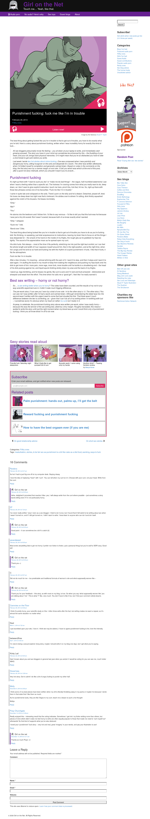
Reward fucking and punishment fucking (50, 414)
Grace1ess (14, 671)
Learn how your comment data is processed (55, 806)
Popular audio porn (124, 63)
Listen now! (58, 129)
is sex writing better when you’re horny (33, 285)
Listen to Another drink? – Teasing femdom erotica (95, 353)
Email (12, 787)
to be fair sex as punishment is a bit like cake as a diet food (57, 452)
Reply (12, 483)
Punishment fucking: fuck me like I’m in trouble (48, 113)
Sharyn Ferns (89, 367)
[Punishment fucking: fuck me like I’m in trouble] (58, 72)
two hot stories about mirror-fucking (42, 161)
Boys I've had (122, 49)
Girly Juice (121, 206)
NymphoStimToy (123, 229)
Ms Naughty (121, 222)
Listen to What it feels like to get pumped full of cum (46, 353)
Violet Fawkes (122, 255)
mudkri (119, 225)
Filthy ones (16, 122)
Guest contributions (124, 61)
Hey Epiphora (122, 208)
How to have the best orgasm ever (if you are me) (55, 427)
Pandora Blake (122, 236)
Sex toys (51, 14)
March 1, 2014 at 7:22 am (17, 625)
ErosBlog (120, 194)
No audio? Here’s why (33, 14)
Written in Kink (122, 258)
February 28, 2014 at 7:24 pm (18, 509)
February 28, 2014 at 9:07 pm (19, 590)
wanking (86, 452)
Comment (14, 757)
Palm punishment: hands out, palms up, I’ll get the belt (59, 401)
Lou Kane (120, 218)
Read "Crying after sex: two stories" (130, 160)
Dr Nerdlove (121, 271)
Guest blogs (65, 14)
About (77, 14)
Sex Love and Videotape (126, 280)
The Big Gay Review (124, 251)
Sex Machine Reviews (125, 243)
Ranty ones (121, 65)
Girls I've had (122, 56)
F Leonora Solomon (124, 201)
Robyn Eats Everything (125, 239)
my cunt (63, 300)
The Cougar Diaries (124, 253)
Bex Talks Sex (122, 183)
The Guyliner (122, 285)
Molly (12, 686)
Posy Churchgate (17, 710)
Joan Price (121, 215)
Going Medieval (123, 273)
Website (13, 795)
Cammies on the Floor (19, 605)
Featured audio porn (124, 51)
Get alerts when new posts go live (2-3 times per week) (129, 37)
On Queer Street (123, 234)
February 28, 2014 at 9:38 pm (18, 608)
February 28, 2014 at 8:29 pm (18, 542)
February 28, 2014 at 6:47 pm (18, 471)
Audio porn (15, 14)
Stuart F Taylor (102, 135)
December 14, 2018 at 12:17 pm (20, 736)
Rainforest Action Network (126, 301)
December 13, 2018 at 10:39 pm (19, 713)
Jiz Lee (119, 213)
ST (11, 507)
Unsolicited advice (124, 72)
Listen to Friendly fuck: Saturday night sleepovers (21, 353)
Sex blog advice (123, 68)
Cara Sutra (121, 185)
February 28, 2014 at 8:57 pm (18, 575)
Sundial (120, 246)
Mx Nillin (120, 227)
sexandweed (15, 540)
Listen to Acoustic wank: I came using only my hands (70, 353)
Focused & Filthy (123, 204)
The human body (123, 70)
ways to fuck (95, 452)
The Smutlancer (123, 287)
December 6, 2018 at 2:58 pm (18, 688)
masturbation (20, 452)
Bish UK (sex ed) (123, 269)
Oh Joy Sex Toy (123, 232)
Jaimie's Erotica (123, 211)
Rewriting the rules (124, 278)
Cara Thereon (122, 187)
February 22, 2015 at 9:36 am (18, 656)
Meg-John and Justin (125, 276)
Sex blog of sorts (123, 241)
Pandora (13, 468)
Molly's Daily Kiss (123, 220)
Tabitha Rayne (122, 248)
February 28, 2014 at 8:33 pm (19, 492)
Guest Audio (121, 58)
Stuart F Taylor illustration (126, 283)
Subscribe (100, 386)
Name (12, 780)
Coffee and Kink (123, 190)
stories (29, 452)
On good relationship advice (25, 441)
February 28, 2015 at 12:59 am (19, 673)
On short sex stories (94, 441)
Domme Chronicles (124, 192)
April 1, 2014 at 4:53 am (16, 640)
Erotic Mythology (123, 197)
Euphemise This (123, 199)
